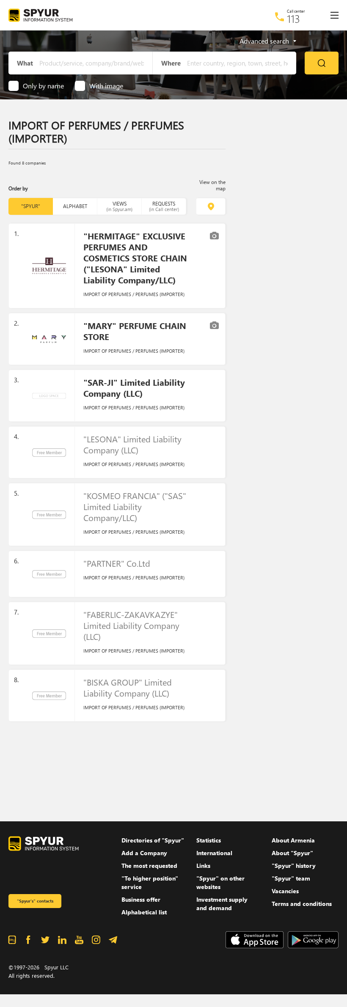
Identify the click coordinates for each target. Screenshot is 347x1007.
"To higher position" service (149, 882)
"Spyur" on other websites (220, 882)
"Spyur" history (294, 866)
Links (203, 866)
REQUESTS (164, 206)
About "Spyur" (292, 853)
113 (293, 18)
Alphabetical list (144, 912)
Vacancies (285, 891)
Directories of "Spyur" (152, 840)
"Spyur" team (291, 878)
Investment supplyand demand (222, 903)
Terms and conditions (302, 904)
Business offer (140, 899)
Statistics (208, 840)
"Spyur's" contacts (35, 900)
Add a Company (144, 853)
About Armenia (293, 840)
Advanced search (264, 41)
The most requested (149, 866)
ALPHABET (75, 206)
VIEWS (119, 206)
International (214, 853)
